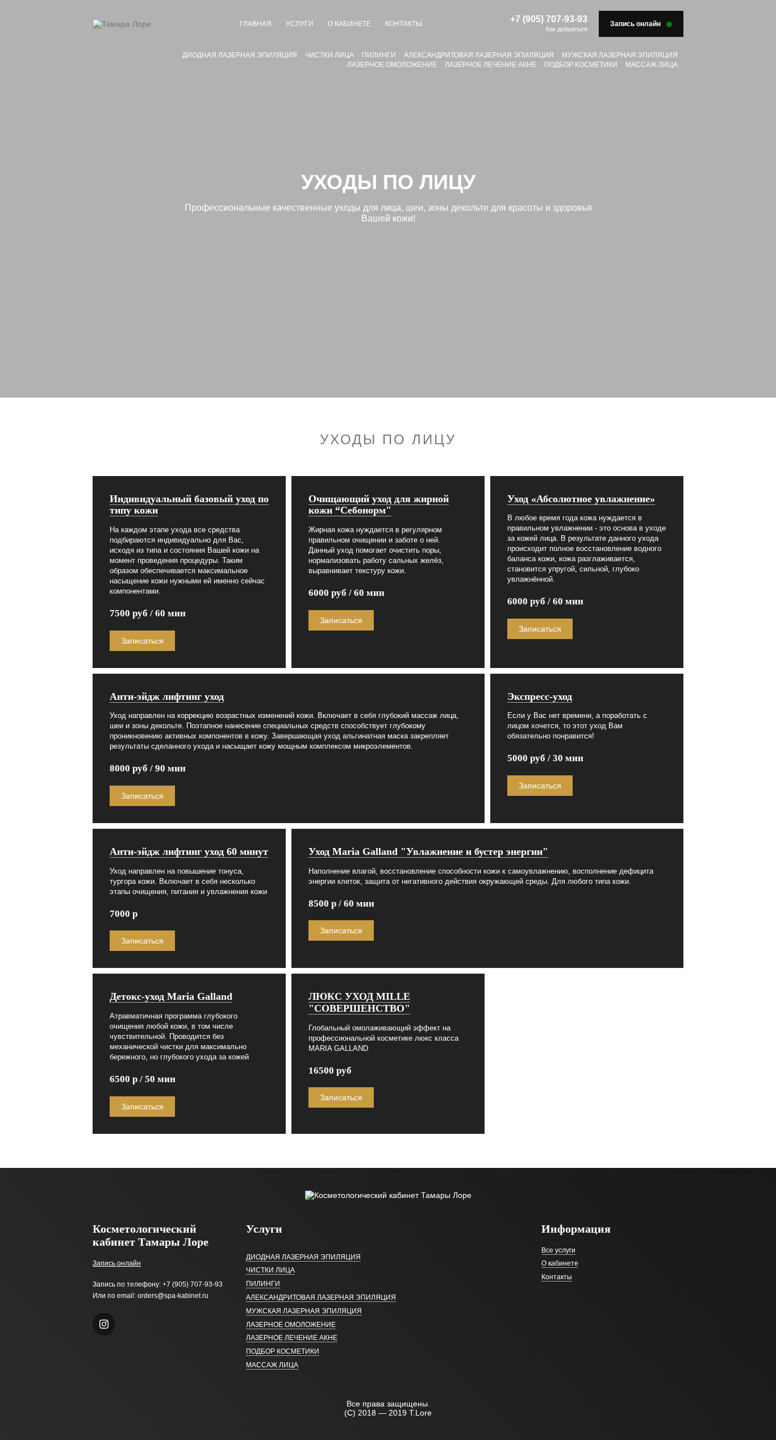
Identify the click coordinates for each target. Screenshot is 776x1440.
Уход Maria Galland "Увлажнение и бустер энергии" (428, 851)
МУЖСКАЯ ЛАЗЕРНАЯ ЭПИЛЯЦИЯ (620, 55)
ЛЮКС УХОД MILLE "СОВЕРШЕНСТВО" (359, 1002)
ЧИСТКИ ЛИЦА (329, 55)
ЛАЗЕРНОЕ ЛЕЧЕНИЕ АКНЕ (490, 65)
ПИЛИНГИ (379, 55)
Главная (256, 24)
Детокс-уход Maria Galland (171, 996)
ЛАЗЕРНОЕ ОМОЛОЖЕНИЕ (392, 65)
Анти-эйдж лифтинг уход (167, 696)
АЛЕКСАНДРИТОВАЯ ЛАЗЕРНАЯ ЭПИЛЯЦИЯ (479, 55)
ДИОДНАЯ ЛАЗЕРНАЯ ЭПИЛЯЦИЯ (239, 55)
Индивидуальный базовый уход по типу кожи (189, 504)
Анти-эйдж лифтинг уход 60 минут (189, 851)
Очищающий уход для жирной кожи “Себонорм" (378, 504)
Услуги (300, 24)
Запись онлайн (117, 1263)
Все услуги (558, 1250)
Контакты (403, 24)
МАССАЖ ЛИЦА (651, 65)
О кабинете (349, 24)
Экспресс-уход (539, 696)
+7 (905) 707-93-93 (548, 19)
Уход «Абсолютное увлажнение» (581, 498)
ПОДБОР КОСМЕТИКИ (581, 65)
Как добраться (566, 29)
